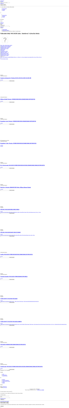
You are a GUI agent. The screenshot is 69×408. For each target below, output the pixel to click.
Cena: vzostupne (24, 57)
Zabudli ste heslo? (3, 398)
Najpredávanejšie (4, 375)
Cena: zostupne (29, 57)
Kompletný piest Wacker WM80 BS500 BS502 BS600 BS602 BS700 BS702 (18, 121)
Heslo (1, 396)
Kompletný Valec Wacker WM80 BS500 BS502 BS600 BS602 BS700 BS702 (18, 143)
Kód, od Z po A (39, 57)
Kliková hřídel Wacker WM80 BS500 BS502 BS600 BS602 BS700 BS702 (17, 99)
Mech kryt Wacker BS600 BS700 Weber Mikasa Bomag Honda (15, 187)
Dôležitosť (12, 57)
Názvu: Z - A (20, 57)
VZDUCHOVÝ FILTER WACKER (8, 298)
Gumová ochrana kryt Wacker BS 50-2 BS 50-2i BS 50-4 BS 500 (15, 78)
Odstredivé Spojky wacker (4, 48)
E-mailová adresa (2, 394)
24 (1, 58)
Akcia (3, 374)
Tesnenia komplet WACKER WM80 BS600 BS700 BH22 (13, 276)
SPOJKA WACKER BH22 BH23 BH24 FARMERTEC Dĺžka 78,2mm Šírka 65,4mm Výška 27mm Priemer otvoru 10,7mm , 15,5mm (20, 212)
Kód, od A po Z (34, 57)
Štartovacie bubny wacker (4, 53)
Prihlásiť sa (2, 22)
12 (0, 58)
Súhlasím (2, 406)
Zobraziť (1, 146)
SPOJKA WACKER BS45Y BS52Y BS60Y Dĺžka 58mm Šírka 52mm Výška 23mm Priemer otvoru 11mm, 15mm (17, 235)
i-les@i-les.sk (5, 387)
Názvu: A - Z (16, 57)
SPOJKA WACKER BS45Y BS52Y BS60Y (10, 232)
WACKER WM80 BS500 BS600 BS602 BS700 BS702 (13, 344)
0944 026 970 (4, 386)
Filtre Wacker (2, 50)
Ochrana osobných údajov (6, 381)
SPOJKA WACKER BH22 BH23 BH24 (9, 209)
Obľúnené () (2, 0)
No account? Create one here (4, 401)
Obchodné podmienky (5, 380)
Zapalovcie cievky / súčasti (4, 55)
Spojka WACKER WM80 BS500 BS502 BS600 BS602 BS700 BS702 (16, 254)
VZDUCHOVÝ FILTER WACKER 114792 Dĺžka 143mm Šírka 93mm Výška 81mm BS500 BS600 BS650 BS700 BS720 (19, 301)
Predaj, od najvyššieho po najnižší (5, 57)
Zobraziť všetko (5, 58)
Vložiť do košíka (12, 124)
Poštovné (3, 379)
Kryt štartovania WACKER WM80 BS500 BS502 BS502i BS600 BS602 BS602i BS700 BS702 (22, 165)
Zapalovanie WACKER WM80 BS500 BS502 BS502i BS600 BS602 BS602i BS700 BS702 (21, 366)
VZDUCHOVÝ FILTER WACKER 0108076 (11, 321)
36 (2, 58)
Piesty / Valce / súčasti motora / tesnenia (6, 45)
